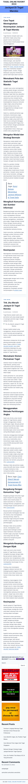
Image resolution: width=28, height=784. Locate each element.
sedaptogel (5, 768)
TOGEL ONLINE (6, 17)
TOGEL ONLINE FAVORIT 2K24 (16, 781)
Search (4, 663)
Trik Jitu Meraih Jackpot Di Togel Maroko (11, 305)
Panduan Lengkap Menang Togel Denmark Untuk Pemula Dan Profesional (13, 731)
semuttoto (5, 772)
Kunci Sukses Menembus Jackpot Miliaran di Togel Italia (14, 192)
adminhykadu (8, 33)
